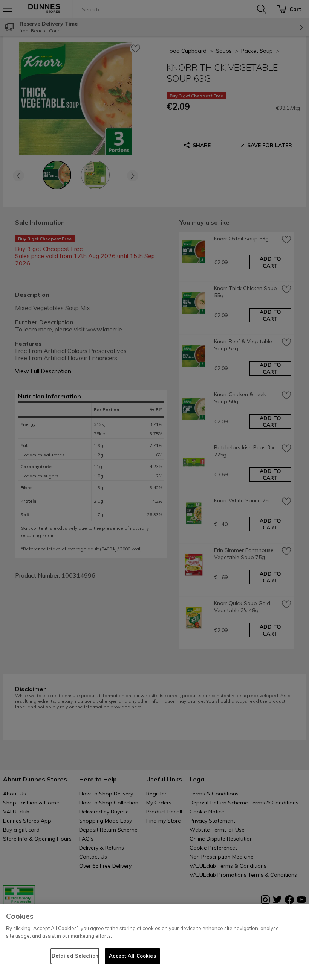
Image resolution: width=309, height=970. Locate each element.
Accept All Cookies (132, 956)
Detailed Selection (75, 956)
